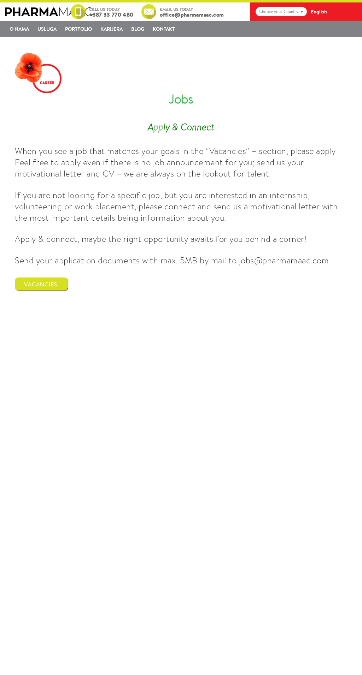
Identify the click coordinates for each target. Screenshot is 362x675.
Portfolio (78, 28)
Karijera (111, 28)
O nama (19, 28)
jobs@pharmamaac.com (284, 260)
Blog (137, 28)
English (319, 11)
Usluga (47, 28)
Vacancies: (41, 284)
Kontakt (164, 28)
